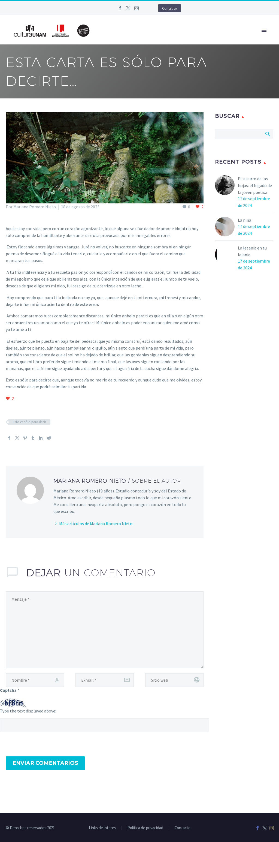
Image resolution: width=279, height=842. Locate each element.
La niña (244, 220)
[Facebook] (120, 8)
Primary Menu (264, 30)
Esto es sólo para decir (29, 422)
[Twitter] (128, 8)
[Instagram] (136, 8)
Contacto (169, 8)
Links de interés (102, 828)
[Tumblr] (33, 438)
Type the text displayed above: (28, 711)
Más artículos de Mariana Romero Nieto (95, 523)
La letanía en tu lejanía (252, 251)
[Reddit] (49, 438)
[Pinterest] (25, 438)
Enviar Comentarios (45, 763)
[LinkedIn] (41, 438)
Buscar (267, 134)
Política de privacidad (145, 828)
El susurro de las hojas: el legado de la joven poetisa (255, 185)
